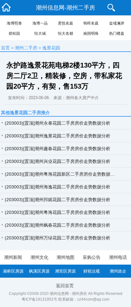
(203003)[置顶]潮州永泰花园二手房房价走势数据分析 (57, 123)
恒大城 (40, 33)
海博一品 (40, 23)
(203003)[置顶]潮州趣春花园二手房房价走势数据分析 (57, 148)
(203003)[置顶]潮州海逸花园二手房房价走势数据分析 (57, 186)
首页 (5, 47)
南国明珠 (91, 33)
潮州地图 (65, 257)
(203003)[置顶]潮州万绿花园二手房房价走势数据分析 (57, 237)
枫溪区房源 (39, 271)
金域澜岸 (116, 23)
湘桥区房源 (13, 271)
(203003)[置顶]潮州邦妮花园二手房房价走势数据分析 (57, 199)
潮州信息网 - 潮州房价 (68, 293)
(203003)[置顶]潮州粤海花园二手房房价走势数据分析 (57, 212)
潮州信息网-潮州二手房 (65, 7)
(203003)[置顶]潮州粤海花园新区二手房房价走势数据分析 (62, 174)
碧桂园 (14, 33)
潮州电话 (118, 257)
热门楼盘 (116, 33)
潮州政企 (118, 271)
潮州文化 (39, 257)
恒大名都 (65, 33)
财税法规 (91, 271)
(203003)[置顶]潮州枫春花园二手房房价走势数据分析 (57, 225)
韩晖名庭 (91, 23)
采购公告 (91, 257)
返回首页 (65, 285)
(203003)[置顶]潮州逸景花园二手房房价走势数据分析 (57, 135)
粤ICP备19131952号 (39, 299)
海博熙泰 (14, 23)
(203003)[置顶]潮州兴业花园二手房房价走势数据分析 (57, 161)
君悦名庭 (65, 23)
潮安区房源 (65, 271)
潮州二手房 (26, 47)
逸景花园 (51, 47)
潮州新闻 (13, 257)
